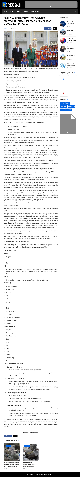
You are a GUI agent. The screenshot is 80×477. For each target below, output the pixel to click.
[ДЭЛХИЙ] (12, 452)
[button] (50, 6)
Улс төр (6, 11)
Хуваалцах (48, 28)
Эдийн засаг (18, 11)
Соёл (11, 11)
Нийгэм (26, 11)
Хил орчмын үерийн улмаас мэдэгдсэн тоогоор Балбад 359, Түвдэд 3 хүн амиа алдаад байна (11, 465)
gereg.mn (6, 28)
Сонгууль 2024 (68, 110)
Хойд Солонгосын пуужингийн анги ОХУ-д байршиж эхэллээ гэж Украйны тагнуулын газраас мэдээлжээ (30, 466)
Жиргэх (54, 28)
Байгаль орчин (35, 11)
